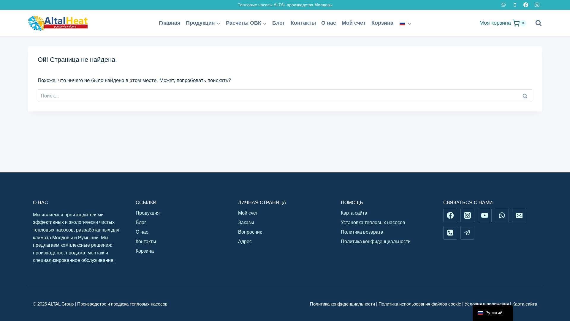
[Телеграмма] (467, 233)
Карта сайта (354, 212)
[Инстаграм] (537, 5)
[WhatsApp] (504, 5)
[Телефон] (515, 5)
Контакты (303, 23)
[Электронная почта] (519, 215)
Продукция (148, 212)
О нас (328, 23)
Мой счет (354, 23)
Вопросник (250, 232)
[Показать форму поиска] (535, 23)
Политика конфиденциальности (376, 241)
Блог (278, 23)
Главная (169, 23)
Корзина (382, 23)
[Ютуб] (484, 215)
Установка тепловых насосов (373, 222)
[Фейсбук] (526, 5)
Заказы (246, 222)
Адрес (245, 241)
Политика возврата (362, 232)
